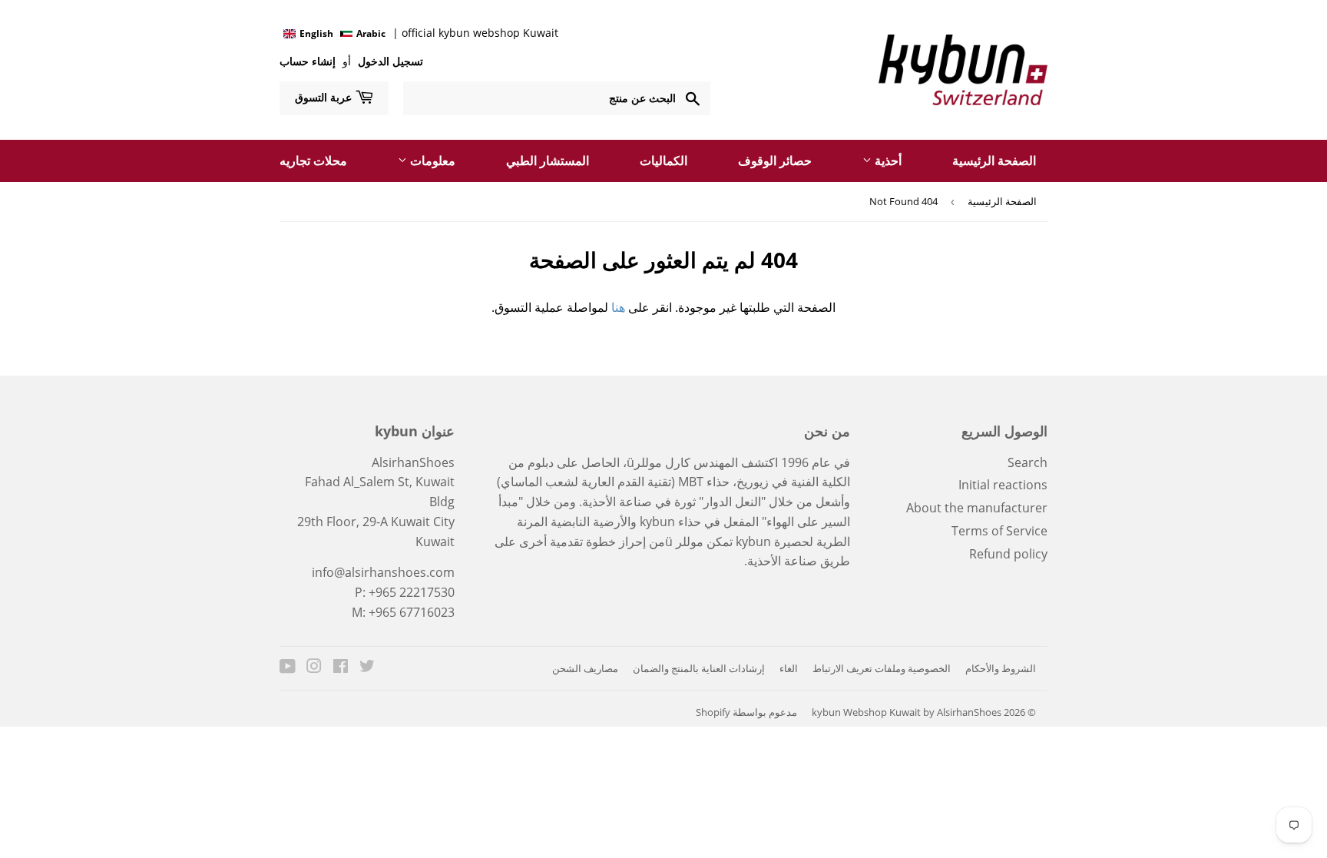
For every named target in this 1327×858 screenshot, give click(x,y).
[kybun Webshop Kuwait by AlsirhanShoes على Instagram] (314, 667)
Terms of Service (999, 530)
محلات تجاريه (313, 160)
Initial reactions (1002, 484)
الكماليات (663, 160)
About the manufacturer (976, 507)
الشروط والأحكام (1000, 668)
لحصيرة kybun (774, 541)
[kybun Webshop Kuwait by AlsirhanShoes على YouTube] (288, 667)
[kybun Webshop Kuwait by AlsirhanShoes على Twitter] (367, 667)
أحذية (887, 160)
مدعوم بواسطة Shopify (746, 712)
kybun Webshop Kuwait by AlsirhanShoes (906, 712)
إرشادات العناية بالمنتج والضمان (699, 668)
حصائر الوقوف (775, 160)
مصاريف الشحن (585, 668)
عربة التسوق (325, 97)
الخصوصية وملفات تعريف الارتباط (881, 668)
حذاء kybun (670, 521)
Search (1027, 462)
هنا (618, 307)
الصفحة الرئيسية (994, 160)
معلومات (431, 160)
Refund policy (1008, 553)
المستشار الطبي (547, 160)
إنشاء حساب (308, 61)
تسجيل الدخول (389, 61)
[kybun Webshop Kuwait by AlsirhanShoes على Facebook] (341, 667)
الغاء (788, 668)
